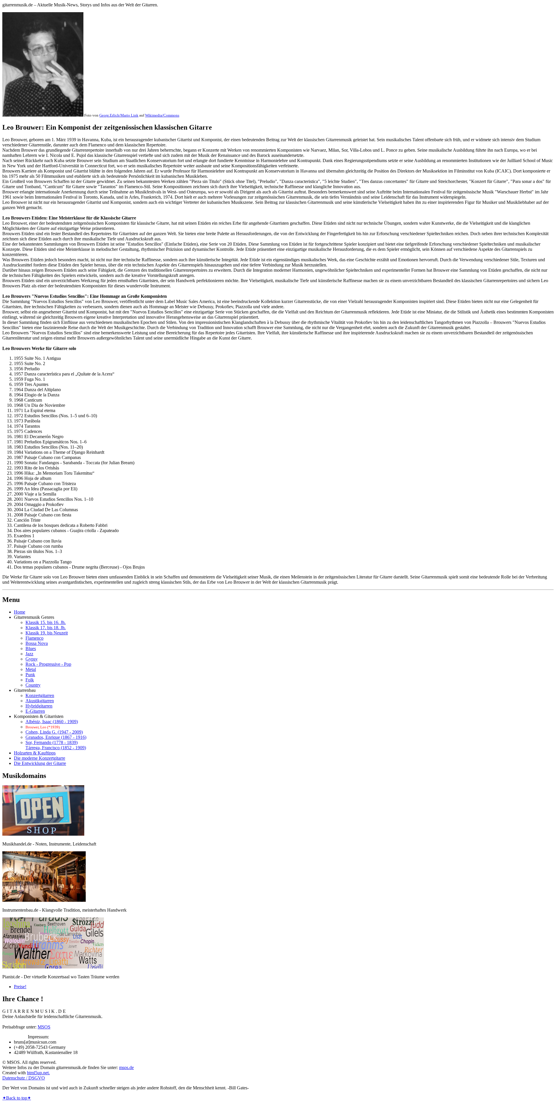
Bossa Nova (36, 643)
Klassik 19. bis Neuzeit (46, 632)
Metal (30, 669)
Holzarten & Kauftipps (35, 752)
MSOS (44, 1026)
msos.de (126, 1067)
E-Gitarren (35, 711)
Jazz (29, 653)
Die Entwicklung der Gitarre (40, 763)
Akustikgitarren (39, 700)
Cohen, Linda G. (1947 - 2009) (54, 732)
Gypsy (31, 658)
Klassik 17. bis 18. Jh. (45, 627)
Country (33, 685)
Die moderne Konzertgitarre (39, 758)
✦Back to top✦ (16, 1097)
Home (19, 611)
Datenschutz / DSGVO (23, 1077)
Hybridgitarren (38, 705)
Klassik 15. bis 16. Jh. (45, 622)
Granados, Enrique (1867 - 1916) (55, 737)
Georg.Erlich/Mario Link (118, 115)
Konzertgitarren (39, 695)
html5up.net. (38, 1072)
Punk (30, 674)
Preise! (20, 986)
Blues (30, 648)
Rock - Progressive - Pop (48, 664)
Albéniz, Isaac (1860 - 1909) (51, 721)
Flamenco (34, 638)
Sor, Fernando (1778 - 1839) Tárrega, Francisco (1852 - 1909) (55, 745)
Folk (29, 679)
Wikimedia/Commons (162, 115)
